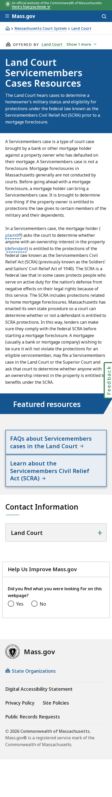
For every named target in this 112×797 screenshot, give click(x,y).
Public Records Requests (32, 716)
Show (78, 44)
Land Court (81, 28)
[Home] (7, 28)
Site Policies (56, 703)
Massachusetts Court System (41, 28)
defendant (17, 248)
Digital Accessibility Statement (39, 689)
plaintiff (13, 235)
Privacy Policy (19, 703)
